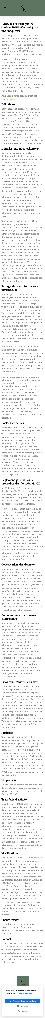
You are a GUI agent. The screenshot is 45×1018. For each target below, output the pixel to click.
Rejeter (24, 1011)
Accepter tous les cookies (24, 1001)
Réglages (24, 1006)
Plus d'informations (27, 993)
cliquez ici (15, 99)
